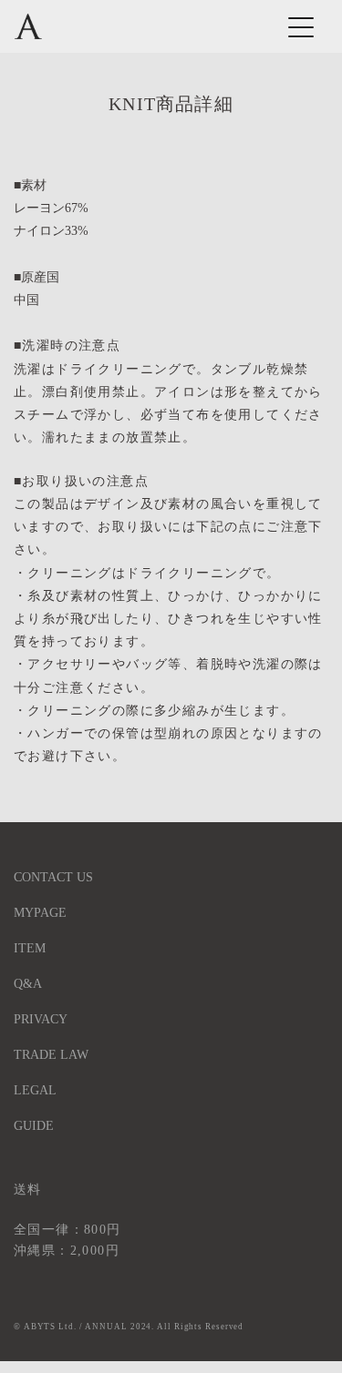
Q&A (28, 984)
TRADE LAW (51, 1055)
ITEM (30, 948)
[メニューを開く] (295, 26)
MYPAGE (40, 913)
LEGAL (35, 1090)
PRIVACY (40, 1019)
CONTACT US (53, 877)
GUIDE (34, 1126)
